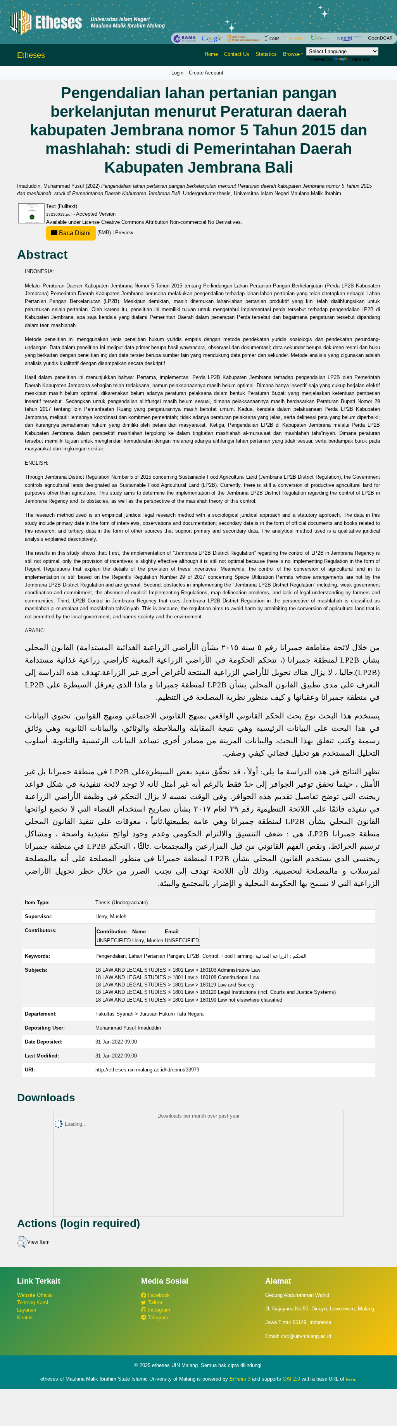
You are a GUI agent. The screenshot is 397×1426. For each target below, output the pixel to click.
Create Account (206, 73)
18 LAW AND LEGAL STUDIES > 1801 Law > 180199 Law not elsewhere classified (188, 1000)
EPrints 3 (240, 1379)
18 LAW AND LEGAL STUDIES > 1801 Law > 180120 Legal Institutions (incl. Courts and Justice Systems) (215, 992)
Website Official (35, 1295)
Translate (359, 59)
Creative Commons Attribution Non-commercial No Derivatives (171, 222)
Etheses (31, 55)
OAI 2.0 (291, 1379)
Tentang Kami (32, 1302)
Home (211, 54)
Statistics (266, 54)
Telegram (157, 1317)
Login (177, 73)
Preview (124, 232)
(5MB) (84, 232)
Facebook (158, 1295)
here (350, 1379)
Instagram (158, 1310)
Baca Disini (74, 233)
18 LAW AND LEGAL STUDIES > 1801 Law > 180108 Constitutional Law (177, 977)
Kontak (25, 1317)
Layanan (26, 1310)
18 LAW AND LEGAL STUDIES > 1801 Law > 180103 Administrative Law (177, 970)
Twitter (154, 1302)
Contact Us (236, 54)
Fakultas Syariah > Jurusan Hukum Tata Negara (149, 1014)
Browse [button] (291, 54)
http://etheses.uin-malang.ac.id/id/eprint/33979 (147, 1070)
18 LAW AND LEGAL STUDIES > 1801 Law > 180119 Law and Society (175, 985)
